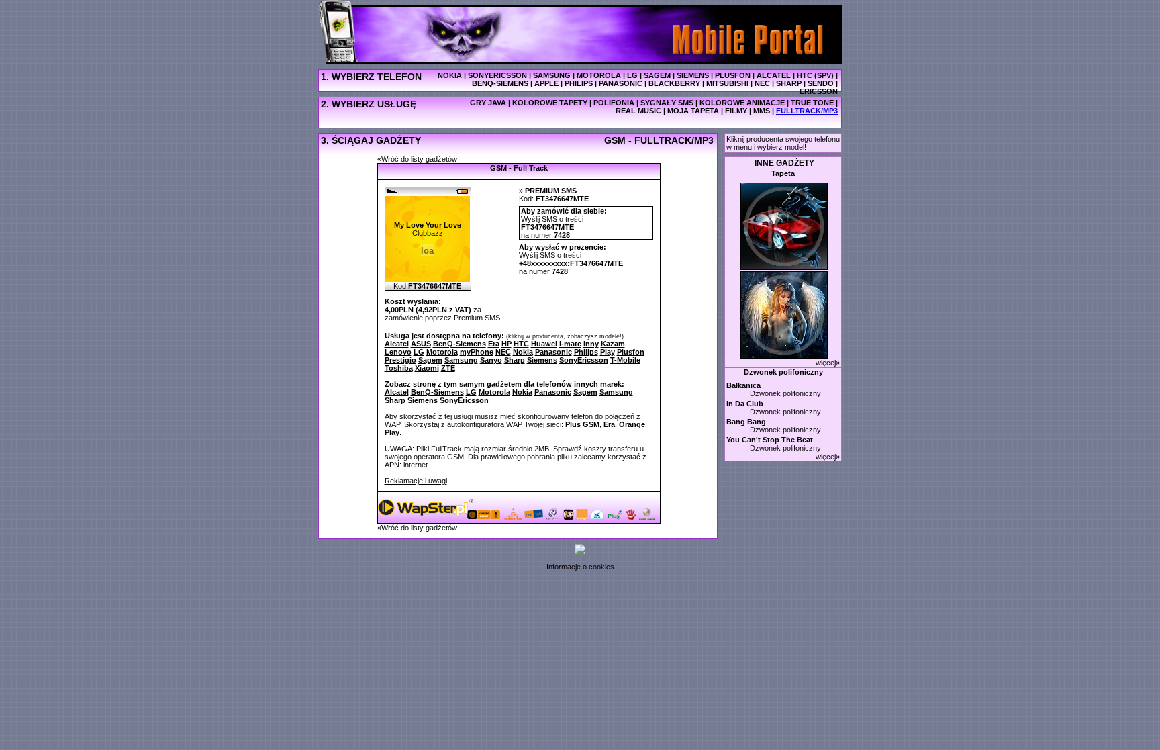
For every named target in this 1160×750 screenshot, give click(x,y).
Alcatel (397, 392)
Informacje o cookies (580, 567)
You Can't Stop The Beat (769, 440)
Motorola (494, 392)
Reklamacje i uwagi (416, 481)
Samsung (616, 392)
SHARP (789, 83)
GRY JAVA (488, 103)
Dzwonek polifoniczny (783, 372)
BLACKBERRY (674, 83)
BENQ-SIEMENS (500, 83)
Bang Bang (746, 422)
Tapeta (783, 173)
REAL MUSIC (638, 111)
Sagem (585, 392)
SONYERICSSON (497, 75)
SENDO (821, 83)
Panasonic (552, 392)
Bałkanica (743, 385)
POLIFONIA (613, 103)
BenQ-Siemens (437, 392)
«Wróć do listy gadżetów (417, 159)
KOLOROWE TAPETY (549, 103)
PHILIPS (579, 83)
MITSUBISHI (727, 83)
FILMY (736, 111)
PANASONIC (620, 83)
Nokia (522, 392)
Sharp (395, 400)
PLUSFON (733, 75)
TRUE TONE (812, 103)
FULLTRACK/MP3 (807, 111)
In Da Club (744, 404)
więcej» (828, 363)
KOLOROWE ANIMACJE (742, 103)
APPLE (546, 83)
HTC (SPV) (815, 75)
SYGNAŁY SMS (666, 103)
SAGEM (657, 75)
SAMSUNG (552, 75)
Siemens (422, 400)
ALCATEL (774, 75)
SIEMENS (693, 75)
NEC (762, 83)
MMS (761, 111)
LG (632, 75)
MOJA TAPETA (693, 111)
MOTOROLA (599, 75)
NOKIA (450, 75)
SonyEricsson (464, 400)
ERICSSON (819, 91)
